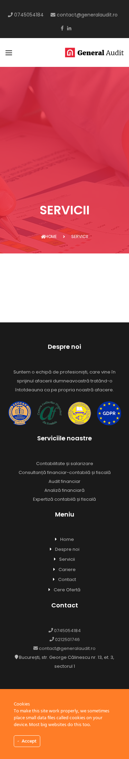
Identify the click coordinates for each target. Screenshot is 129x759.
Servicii (67, 559)
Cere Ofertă (67, 589)
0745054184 (28, 14)
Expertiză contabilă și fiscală (64, 499)
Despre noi (67, 549)
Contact (67, 579)
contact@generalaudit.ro (86, 14)
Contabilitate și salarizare (64, 463)
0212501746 (67, 639)
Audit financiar (64, 481)
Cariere (67, 569)
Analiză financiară (64, 490)
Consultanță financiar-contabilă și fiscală (65, 472)
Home (51, 236)
